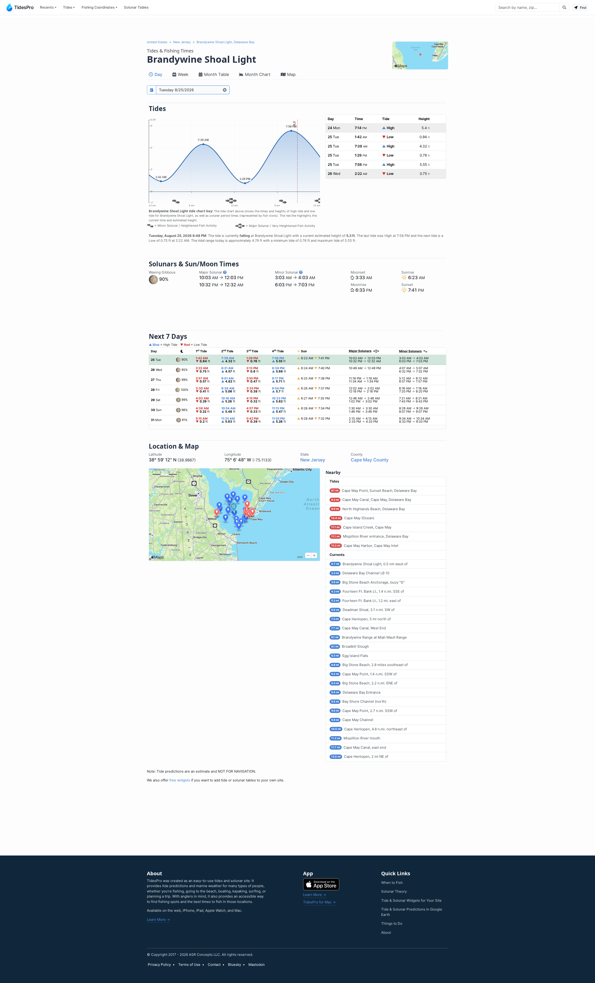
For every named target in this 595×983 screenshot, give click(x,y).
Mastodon (256, 964)
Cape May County (370, 460)
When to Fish (392, 882)
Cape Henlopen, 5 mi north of (361, 619)
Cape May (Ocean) (352, 518)
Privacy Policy (159, 964)
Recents (47, 7)
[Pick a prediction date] (151, 89)
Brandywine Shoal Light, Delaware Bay (226, 42)
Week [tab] (182, 74)
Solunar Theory (394, 891)
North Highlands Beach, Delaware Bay (368, 509)
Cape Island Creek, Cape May (361, 527)
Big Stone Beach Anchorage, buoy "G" (368, 582)
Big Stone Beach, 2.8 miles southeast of (369, 665)
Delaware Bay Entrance (356, 692)
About (386, 932)
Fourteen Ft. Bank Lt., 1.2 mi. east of (366, 600)
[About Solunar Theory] (225, 272)
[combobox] (527, 7)
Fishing (98, 7)
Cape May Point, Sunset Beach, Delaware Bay (374, 490)
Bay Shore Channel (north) (358, 701)
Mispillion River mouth (355, 738)
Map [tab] (291, 74)
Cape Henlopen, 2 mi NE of (359, 756)
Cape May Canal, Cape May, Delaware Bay (371, 499)
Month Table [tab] (216, 74)
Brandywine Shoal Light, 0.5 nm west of (369, 564)
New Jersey (182, 42)
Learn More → (158, 919)
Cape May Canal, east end (358, 747)
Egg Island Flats (349, 655)
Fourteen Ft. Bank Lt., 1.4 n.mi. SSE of (367, 591)
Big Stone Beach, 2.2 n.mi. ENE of (364, 683)
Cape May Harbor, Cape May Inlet (364, 545)
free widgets (179, 780)
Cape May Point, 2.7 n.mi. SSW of (364, 711)
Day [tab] (157, 74)
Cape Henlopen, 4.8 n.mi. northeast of (369, 729)
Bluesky (234, 964)
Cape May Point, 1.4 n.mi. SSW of (364, 674)
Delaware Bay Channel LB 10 (360, 573)
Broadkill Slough (350, 646)
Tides (67, 7)
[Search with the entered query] (564, 7)
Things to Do (391, 923)
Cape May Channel (352, 720)
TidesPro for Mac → (319, 902)
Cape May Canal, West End (358, 628)
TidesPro (23, 7)
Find (582, 8)
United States (157, 42)
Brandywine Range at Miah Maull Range (369, 637)
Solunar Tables (136, 7)
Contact (214, 964)
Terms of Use (189, 964)
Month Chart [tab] (257, 74)
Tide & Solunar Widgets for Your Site (411, 900)
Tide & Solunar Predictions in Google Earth (411, 912)
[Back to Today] (225, 89)
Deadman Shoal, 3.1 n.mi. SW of (362, 609)
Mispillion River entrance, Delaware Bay (369, 536)
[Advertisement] (297, 27)
